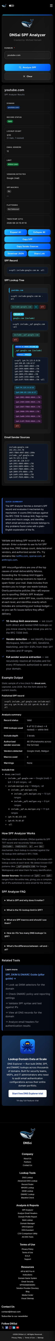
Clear (29, 76)
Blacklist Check (27, 1198)
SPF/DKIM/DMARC (27, 1285)
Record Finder (27, 1184)
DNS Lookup (27, 1178)
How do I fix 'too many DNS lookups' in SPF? (25, 935)
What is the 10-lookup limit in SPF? (25, 910)
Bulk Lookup (27, 1220)
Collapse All (39, 232)
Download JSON (16, 253)
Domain (9, 48)
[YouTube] (17, 1327)
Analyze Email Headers (27, 1213)
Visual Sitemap (27, 1298)
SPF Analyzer (27, 1210)
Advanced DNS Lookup (27, 1181)
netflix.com (22, 556)
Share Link (39, 253)
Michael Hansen (33, 40)
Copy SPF (27, 239)
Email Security (27, 1282)
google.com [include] (24, 316)
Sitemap (40, 1338)
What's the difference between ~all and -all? (26, 948)
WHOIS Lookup (27, 1188)
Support (27, 1259)
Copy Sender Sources (27, 246)
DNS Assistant (27, 1230)
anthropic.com (9, 559)
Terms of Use (27, 1252)
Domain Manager (27, 1223)
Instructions (27, 1275)
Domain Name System (27, 1278)
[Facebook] (6, 1327)
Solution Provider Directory (27, 1288)
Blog (27, 1292)
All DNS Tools (27, 1237)
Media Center (27, 1295)
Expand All (15, 232)
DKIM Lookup (27, 1191)
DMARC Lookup (27, 1194)
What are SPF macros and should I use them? (25, 921)
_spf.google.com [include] (28, 350)
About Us (27, 1159)
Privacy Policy (27, 1249)
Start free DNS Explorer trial (27, 1093)
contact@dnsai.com (11, 1311)
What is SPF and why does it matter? (25, 900)
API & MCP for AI (27, 1271)
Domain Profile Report (27, 1217)
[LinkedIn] (14, 1327)
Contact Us (27, 1165)
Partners (27, 1162)
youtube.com (17, 290)
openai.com (35, 556)
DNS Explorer (27, 1227)
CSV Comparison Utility (27, 1234)
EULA (27, 1256)
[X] (3, 1327)
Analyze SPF (29, 67)
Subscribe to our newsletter (15, 1316)
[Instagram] (10, 1327)
